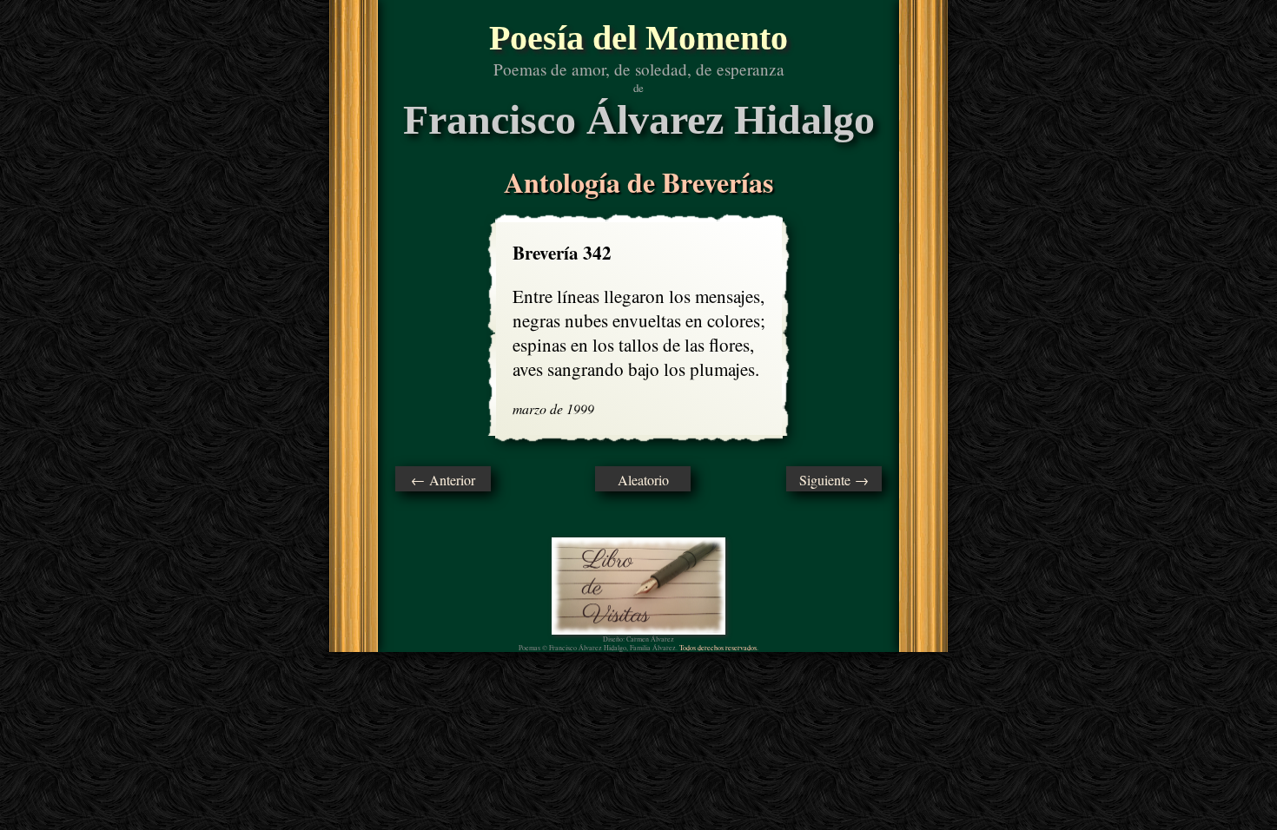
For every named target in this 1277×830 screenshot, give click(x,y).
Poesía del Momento (638, 37)
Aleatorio (643, 480)
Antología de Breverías (638, 181)
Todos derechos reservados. (718, 647)
